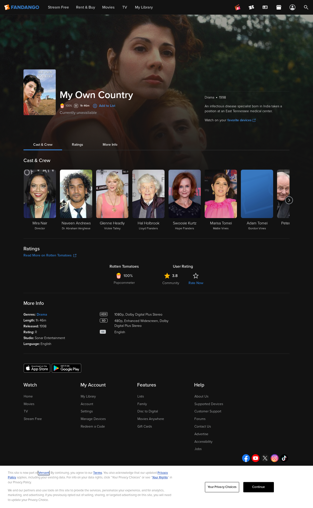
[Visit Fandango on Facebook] (246, 458)
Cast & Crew (42, 145)
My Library (88, 396)
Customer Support (207, 411)
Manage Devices (93, 419)
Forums (199, 419)
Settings (87, 411)
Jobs (197, 449)
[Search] (306, 7)
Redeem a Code (93, 426)
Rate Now (196, 283)
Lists (140, 396)
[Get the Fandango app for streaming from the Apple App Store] (36, 368)
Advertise (201, 434)
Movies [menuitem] (108, 7)
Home (28, 396)
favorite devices (239, 120)
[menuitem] (265, 7)
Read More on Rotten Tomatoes (47, 255)
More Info (110, 145)
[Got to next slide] (288, 200)
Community (170, 283)
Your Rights (160, 477)
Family (142, 404)
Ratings (77, 145)
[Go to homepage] (22, 7)
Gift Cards (144, 426)
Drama (42, 314)
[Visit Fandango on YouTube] (255, 458)
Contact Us (202, 426)
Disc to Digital (147, 411)
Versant (43, 473)
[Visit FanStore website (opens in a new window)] (279, 7)
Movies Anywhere (150, 419)
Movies (29, 404)
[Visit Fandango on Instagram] (274, 458)
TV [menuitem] (124, 7)
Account (87, 404)
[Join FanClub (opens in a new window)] (238, 7)
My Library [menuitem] (144, 7)
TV (26, 411)
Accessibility (203, 442)
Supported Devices (208, 404)
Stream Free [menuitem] (58, 7)
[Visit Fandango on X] (265, 458)
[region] (156, 487)
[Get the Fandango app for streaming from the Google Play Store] (66, 368)
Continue (258, 487)
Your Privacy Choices (222, 487)
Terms (97, 473)
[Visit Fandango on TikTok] (284, 458)
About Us (201, 396)
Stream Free (33, 419)
